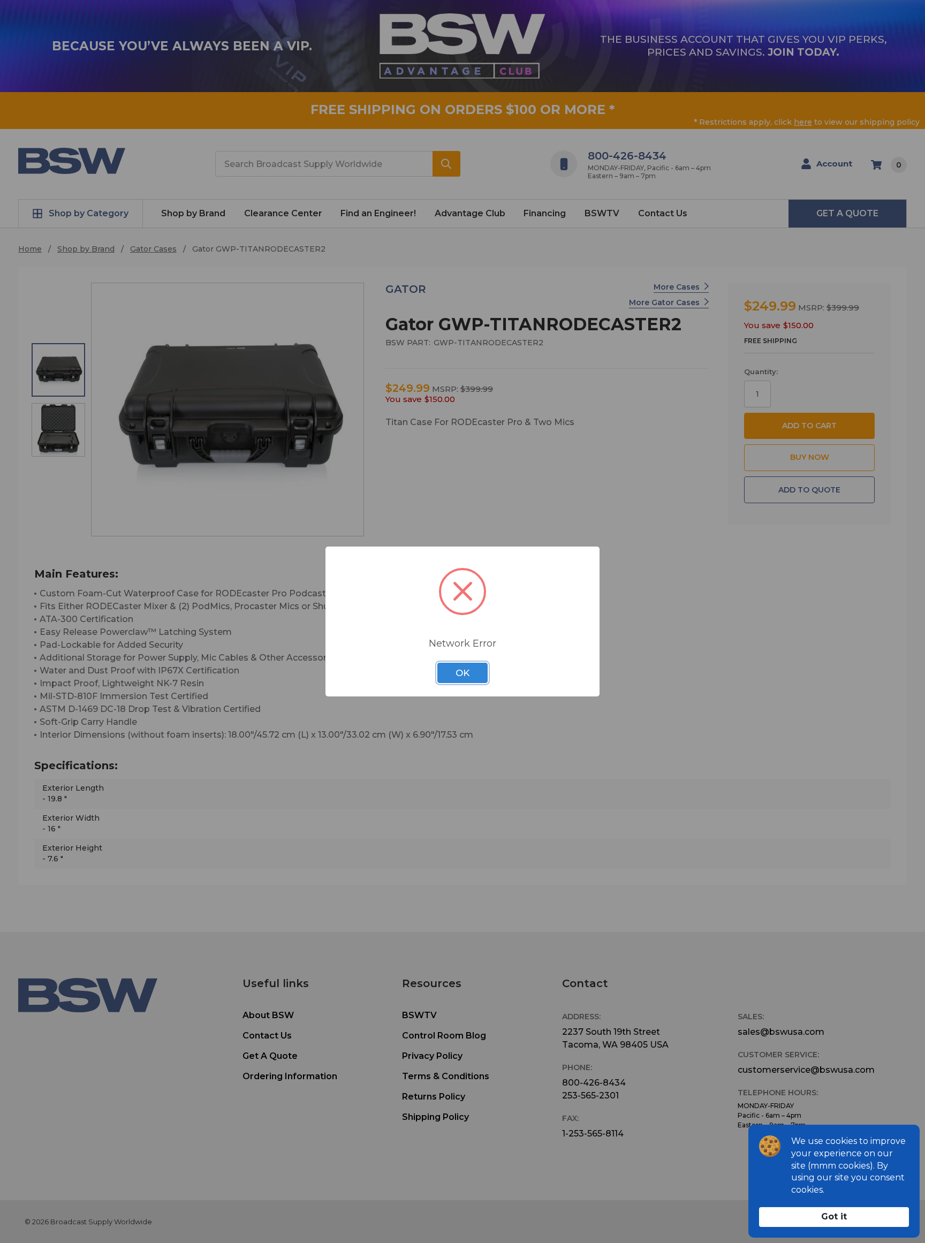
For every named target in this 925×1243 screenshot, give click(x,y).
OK (462, 673)
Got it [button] (834, 1216)
